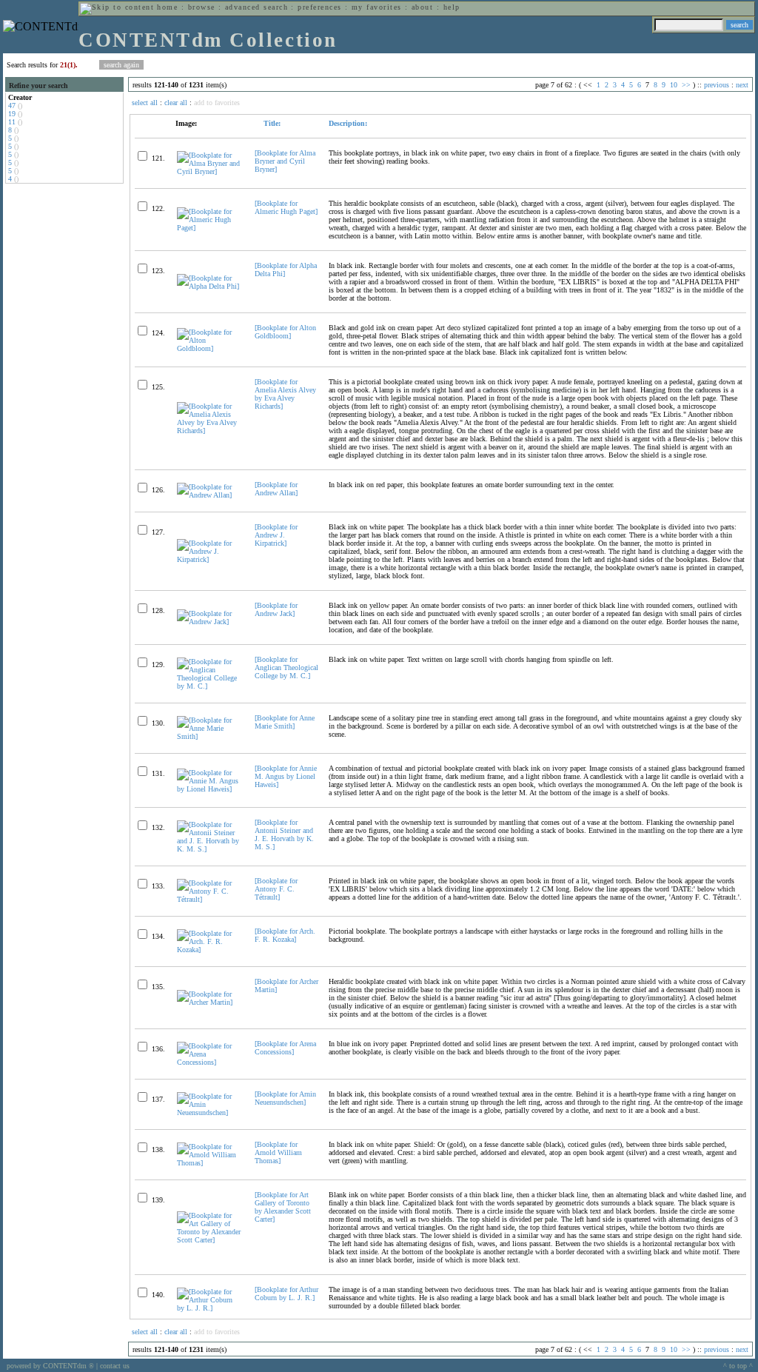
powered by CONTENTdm (50, 1366)
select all (145, 102)
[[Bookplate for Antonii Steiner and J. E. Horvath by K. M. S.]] (209, 849)
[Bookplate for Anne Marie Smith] (285, 722)
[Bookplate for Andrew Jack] (276, 609)
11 (12, 122)
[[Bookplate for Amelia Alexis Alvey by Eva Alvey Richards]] (209, 430)
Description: (348, 123)
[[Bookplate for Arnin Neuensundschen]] (209, 1112)
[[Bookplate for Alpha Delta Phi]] (209, 286)
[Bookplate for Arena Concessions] (285, 1048)
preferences (319, 7)
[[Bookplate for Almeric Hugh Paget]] (209, 228)
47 (12, 105)
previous (716, 85)
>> (686, 85)
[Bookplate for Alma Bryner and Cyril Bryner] (285, 161)
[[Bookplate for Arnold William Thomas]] (209, 1163)
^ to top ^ (738, 1366)
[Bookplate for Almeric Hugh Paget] (286, 207)
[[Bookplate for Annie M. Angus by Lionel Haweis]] (209, 789)
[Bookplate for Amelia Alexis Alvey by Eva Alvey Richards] (285, 394)
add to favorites (217, 102)
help (451, 7)
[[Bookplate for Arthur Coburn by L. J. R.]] (209, 1308)
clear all (175, 102)
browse (201, 7)
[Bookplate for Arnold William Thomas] (278, 1152)
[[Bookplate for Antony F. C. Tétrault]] (209, 899)
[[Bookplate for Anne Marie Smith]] (209, 736)
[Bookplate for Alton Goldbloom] (285, 332)
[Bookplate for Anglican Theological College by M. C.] (286, 667)
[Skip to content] (117, 7)
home (167, 7)
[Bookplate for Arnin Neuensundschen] (285, 1098)
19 (12, 114)
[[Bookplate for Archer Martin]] (209, 1002)
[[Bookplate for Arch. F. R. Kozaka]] (209, 950)
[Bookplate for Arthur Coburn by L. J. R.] (286, 1293)
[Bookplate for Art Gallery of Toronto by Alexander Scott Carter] (283, 1207)
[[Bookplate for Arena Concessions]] (209, 1062)
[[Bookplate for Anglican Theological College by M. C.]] (209, 686)
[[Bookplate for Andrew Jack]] (209, 622)
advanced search (256, 7)
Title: (271, 123)
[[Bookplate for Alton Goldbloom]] (209, 348)
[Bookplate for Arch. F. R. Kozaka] (285, 935)
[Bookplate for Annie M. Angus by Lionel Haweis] (286, 776)
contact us (115, 1366)
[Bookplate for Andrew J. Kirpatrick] (276, 535)
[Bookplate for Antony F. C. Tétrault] (276, 889)
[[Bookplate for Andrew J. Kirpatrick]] (209, 559)
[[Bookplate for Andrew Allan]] (209, 495)
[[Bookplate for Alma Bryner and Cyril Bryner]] (209, 171)
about (422, 7)
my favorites (377, 7)
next (742, 85)
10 (673, 85)
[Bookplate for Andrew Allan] (276, 489)
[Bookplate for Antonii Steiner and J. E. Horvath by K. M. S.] (284, 834)
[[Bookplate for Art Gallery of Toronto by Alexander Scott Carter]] (209, 1240)
